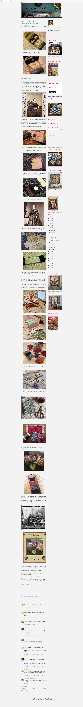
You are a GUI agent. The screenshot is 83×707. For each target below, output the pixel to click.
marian (25, 645)
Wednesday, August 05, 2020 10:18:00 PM (34, 683)
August (52, 234)
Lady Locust (26, 619)
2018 (50, 253)
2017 (50, 255)
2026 (50, 216)
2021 (50, 225)
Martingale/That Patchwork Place (27, 579)
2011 (50, 265)
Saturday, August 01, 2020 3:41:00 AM (33, 654)
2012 (50, 263)
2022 (50, 223)
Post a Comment (24, 686)
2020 (50, 227)
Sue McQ (25, 627)
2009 (50, 269)
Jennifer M (26, 669)
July (51, 235)
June (51, 242)
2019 (50, 251)
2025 (50, 218)
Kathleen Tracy (29, 596)
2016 (50, 256)
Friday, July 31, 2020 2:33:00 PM (32, 616)
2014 (50, 260)
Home (34, 688)
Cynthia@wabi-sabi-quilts (28, 678)
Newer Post (23, 688)
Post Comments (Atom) (30, 690)
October (52, 232)
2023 (50, 222)
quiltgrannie (26, 657)
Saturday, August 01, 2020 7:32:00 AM (33, 675)
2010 (50, 267)
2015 (50, 258)
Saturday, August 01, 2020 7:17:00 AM (33, 666)
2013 (50, 262)
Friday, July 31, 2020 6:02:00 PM (32, 635)
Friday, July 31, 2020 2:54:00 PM (32, 624)
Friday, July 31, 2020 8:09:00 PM (32, 642)
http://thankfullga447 (27, 610)
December (52, 228)
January (52, 249)
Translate (56, 123)
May (51, 244)
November (52, 230)
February (52, 247)
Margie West (26, 603)
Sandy (25, 638)
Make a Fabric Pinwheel (54, 240)
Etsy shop (33, 567)
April (52, 245)
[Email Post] (39, 596)
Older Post (44, 688)
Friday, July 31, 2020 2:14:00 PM (32, 607)
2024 (50, 220)
